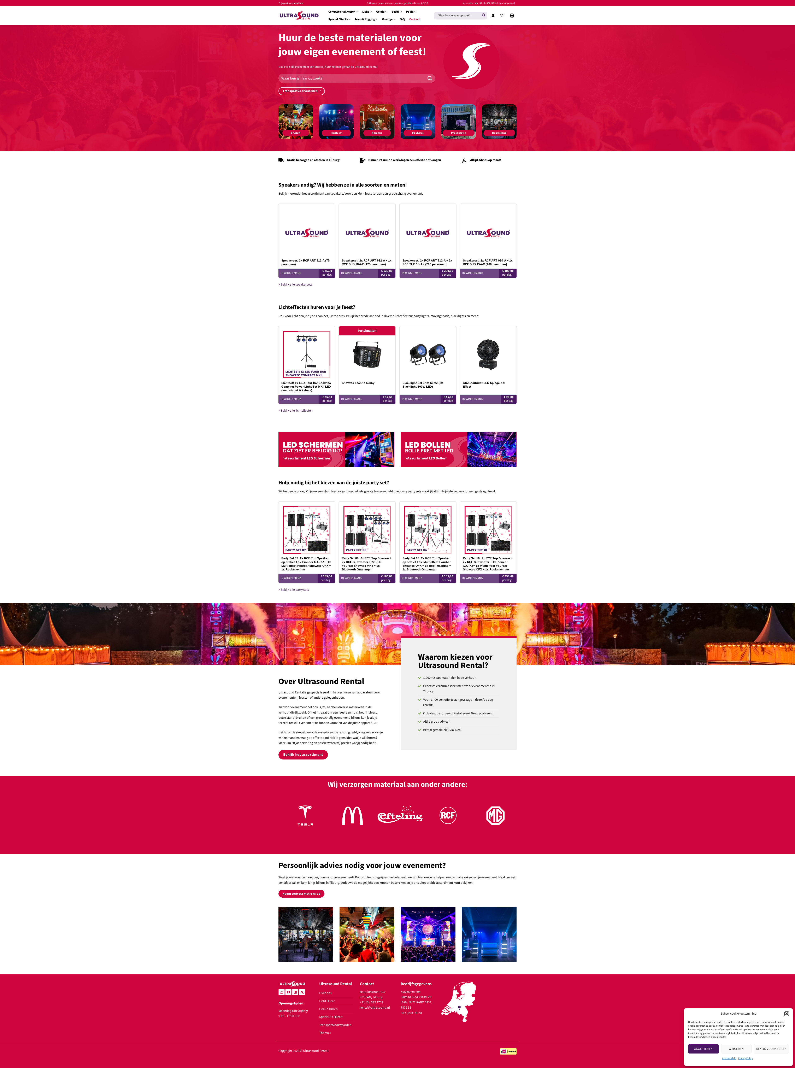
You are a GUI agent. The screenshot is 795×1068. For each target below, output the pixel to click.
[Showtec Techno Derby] (367, 352)
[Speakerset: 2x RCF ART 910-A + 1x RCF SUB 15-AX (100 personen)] (488, 230)
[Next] (506, 820)
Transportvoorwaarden (335, 1025)
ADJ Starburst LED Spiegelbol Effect (484, 384)
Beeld (395, 12)
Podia (410, 12)
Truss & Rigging (365, 19)
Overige (387, 19)
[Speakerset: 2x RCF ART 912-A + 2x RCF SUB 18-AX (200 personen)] (428, 230)
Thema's (325, 1033)
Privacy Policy (745, 1058)
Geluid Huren (328, 1009)
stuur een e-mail (506, 3)
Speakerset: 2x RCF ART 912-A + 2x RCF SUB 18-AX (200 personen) (427, 262)
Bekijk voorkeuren (771, 1049)
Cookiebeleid (729, 1058)
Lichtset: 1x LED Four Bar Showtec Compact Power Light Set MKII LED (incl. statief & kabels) (306, 386)
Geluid (380, 12)
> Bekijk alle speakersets (295, 284)
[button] (787, 1014)
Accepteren (703, 1049)
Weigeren (736, 1049)
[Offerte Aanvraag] (512, 15)
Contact (414, 19)
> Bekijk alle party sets (293, 589)
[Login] (493, 15)
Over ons (325, 993)
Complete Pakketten (341, 12)
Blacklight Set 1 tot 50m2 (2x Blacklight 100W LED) (422, 384)
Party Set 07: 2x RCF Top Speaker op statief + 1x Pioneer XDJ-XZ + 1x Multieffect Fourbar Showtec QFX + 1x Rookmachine (306, 564)
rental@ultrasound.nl (375, 1007)
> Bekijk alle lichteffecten (295, 410)
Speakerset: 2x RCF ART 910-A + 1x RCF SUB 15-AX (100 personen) (488, 262)
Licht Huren (327, 1001)
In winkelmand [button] (291, 273)
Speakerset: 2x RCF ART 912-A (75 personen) (305, 262)
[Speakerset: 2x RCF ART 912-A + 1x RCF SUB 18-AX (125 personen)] (367, 230)
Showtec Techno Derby (358, 383)
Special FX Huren (330, 1017)
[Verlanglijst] (502, 15)
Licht (365, 12)
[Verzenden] (483, 15)
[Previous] (288, 820)
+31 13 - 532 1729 (487, 3)
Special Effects (338, 19)
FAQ (402, 19)
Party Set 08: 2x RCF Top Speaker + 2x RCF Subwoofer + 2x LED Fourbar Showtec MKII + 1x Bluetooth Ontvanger (366, 564)
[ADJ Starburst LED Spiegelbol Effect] (488, 352)
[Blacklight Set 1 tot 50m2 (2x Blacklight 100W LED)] (428, 352)
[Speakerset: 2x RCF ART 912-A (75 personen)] (306, 230)
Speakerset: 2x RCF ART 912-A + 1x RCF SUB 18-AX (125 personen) (366, 262)
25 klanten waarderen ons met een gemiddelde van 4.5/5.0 (397, 3)
